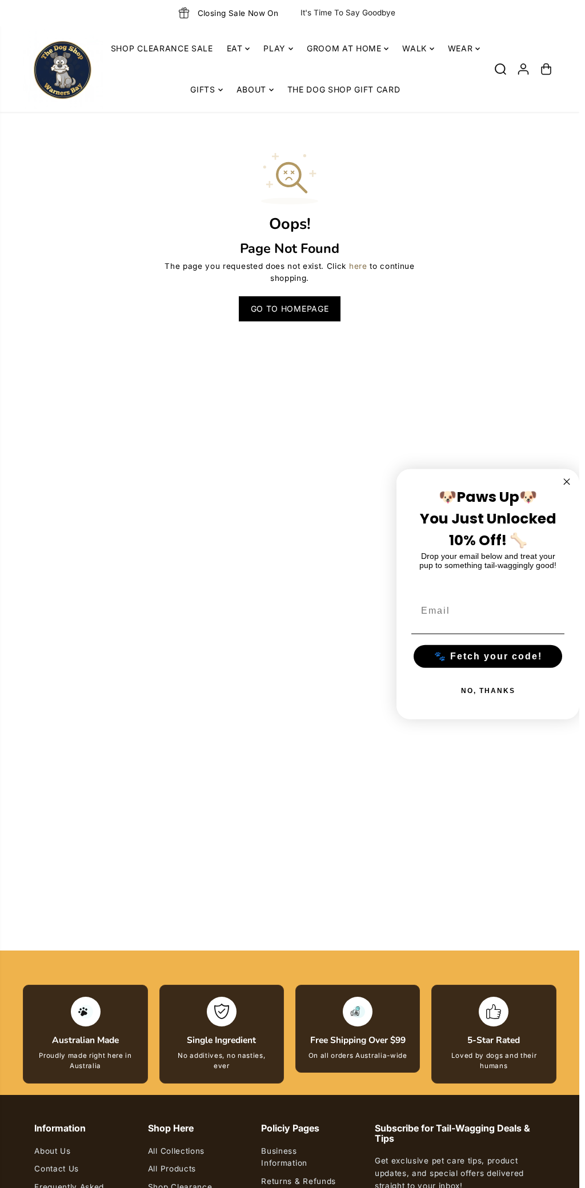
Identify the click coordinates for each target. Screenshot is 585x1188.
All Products (172, 1168)
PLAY (275, 48)
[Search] (500, 69)
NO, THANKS (488, 691)
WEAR (461, 48)
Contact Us (56, 1168)
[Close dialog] (567, 481)
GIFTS (204, 89)
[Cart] (546, 69)
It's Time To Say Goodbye (347, 12)
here (358, 266)
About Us (52, 1150)
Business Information (284, 1157)
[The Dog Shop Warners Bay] (63, 69)
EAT (236, 48)
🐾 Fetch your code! (488, 656)
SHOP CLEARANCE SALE (162, 48)
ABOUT (253, 89)
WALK (415, 48)
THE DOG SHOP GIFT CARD (343, 89)
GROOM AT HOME (345, 48)
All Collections (176, 1150)
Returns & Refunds (298, 1181)
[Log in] (523, 69)
